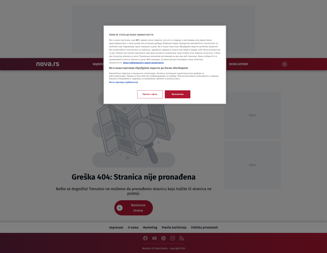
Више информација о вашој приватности (143, 62)
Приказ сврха (149, 94)
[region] (164, 64)
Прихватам (177, 94)
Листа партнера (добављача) (123, 82)
